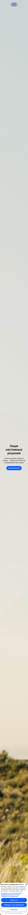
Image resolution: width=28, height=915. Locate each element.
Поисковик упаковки (14, 468)
